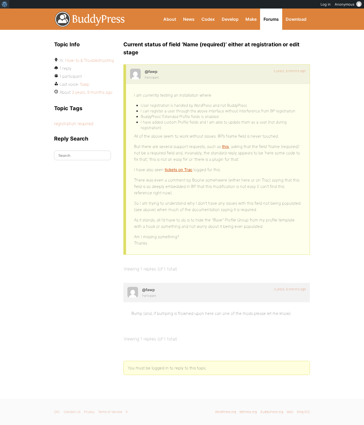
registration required (74, 123)
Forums (271, 19)
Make (251, 19)
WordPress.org (225, 412)
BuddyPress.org (90, 19)
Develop (230, 19)
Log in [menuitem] (326, 4)
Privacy (89, 412)
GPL (57, 412)
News (189, 19)
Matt (290, 412)
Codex (208, 19)
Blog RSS (303, 412)
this (225, 146)
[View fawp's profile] (135, 74)
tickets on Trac (178, 169)
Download (296, 19)
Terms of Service (110, 412)
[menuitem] (4, 4)
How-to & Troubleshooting (89, 60)
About (169, 19)
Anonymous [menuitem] (344, 4)
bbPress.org (248, 412)
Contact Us (72, 412)
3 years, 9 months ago (289, 71)
